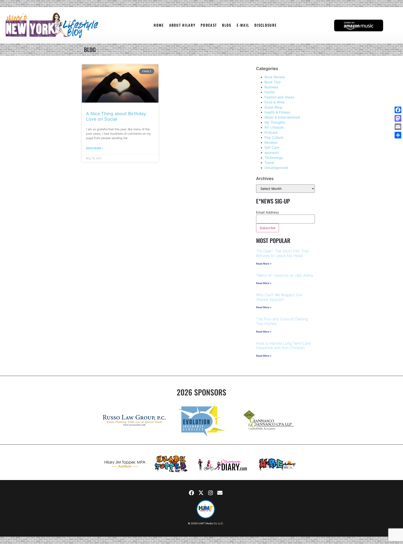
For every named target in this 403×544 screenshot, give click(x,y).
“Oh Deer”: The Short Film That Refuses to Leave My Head (282, 253)
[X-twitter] (201, 492)
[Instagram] (210, 492)
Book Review (274, 77)
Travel (269, 162)
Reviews (270, 142)
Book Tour (272, 82)
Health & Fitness (277, 112)
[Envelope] (220, 492)
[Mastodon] (398, 118)
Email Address (267, 212)
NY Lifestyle (274, 127)
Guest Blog (273, 107)
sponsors (271, 152)
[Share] (398, 135)
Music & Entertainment (282, 117)
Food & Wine (274, 102)
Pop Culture (273, 137)
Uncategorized (276, 168)
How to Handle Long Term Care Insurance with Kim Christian (283, 345)
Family (269, 92)
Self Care (271, 147)
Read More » (94, 148)
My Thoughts (274, 122)
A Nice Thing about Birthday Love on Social (116, 116)
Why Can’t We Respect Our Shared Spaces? (279, 297)
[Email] (398, 127)
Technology (273, 157)
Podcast (270, 132)
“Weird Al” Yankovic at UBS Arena (284, 275)
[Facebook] (191, 492)
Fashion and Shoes (279, 97)
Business (271, 87)
